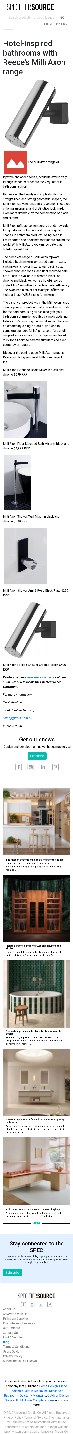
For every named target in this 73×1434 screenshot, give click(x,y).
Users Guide (11, 1351)
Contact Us (10, 1333)
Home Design (48, 1386)
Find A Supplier (13, 1337)
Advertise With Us (15, 1314)
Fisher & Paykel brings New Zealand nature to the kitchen (33, 947)
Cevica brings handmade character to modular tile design (33, 1032)
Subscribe (37, 756)
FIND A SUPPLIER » (55, 24)
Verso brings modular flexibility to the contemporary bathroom (35, 1121)
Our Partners (11, 1328)
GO (62, 17)
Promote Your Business (19, 1323)
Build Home (24, 1400)
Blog (6, 1342)
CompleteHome (44, 1400)
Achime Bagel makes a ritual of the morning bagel (33, 1209)
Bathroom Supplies (16, 1318)
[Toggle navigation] (8, 33)
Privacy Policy (12, 1356)
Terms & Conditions (16, 1347)
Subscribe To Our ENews (20, 1361)
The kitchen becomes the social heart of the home (34, 859)
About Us (9, 1309)
